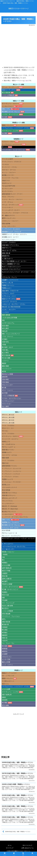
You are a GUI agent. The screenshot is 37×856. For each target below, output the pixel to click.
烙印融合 (4, 632)
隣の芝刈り (5, 608)
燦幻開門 (4, 581)
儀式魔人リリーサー (8, 175)
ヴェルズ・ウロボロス (9, 242)
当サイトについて (27, 845)
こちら (26, 80)
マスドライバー (7, 368)
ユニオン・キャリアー (9, 309)
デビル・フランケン (8, 196)
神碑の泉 (4, 638)
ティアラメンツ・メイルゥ (10, 476)
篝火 (3, 560)
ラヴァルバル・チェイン (9, 277)
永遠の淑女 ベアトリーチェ (10, 245)
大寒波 (4, 344)
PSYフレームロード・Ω (9, 533)
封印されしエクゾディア (9, 498)
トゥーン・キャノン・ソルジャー (12, 199)
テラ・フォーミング (8, 603)
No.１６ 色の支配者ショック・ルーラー (14, 261)
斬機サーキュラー (7, 125)
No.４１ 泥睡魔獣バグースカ (11, 264)
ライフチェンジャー (8, 401)
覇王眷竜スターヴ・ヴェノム (11, 111)
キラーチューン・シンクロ (10, 130)
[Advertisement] (18, 45)
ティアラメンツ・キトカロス (11, 229)
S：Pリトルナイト (7, 543)
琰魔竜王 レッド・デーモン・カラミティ (14, 234)
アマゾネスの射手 (7, 159)
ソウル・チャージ (7, 336)
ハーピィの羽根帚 (7, 611)
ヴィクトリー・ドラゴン (9, 167)
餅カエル (4, 147)
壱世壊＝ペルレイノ (8, 552)
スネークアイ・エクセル (9, 455)
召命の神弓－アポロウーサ (10, 290)
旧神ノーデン (6, 109)
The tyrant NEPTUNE (8, 186)
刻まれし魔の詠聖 (7, 605)
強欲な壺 (4, 331)
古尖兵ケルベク (7, 183)
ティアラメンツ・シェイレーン (11, 471)
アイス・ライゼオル (8, 425)
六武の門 (4, 640)
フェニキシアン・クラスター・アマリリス (15, 213)
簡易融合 (4, 562)
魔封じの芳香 (6, 662)
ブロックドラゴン (7, 501)
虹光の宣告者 (6, 530)
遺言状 (4, 371)
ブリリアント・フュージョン (11, 616)
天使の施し (5, 350)
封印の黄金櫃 (6, 613)
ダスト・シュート (7, 390)
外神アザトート (7, 248)
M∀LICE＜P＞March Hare (10, 509)
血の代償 (4, 393)
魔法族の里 (5, 624)
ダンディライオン (7, 191)
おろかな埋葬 (6, 565)
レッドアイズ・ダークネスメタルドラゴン (15, 517)
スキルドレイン (7, 656)
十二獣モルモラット (8, 681)
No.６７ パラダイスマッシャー (11, 266)
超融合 (4, 697)
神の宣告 (4, 117)
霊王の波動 (5, 705)
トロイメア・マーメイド (9, 301)
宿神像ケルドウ (7, 452)
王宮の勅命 (5, 382)
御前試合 (4, 651)
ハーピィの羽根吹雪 (8, 95)
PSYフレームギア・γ (8, 447)
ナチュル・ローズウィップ (10, 87)
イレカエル (5, 164)
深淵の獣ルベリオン (8, 449)
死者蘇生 (4, 592)
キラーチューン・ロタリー (10, 103)
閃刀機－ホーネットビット (10, 589)
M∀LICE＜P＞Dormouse (9, 506)
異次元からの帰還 (7, 374)
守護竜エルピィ (7, 288)
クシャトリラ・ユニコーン (10, 439)
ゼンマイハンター (7, 188)
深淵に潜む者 (6, 253)
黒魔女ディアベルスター (9, 673)
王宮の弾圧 (5, 379)
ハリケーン (5, 360)
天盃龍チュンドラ (7, 479)
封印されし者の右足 (8, 420)
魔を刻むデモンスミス (9, 511)
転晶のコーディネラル (9, 90)
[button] (33, 463)
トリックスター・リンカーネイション (13, 149)
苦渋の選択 (5, 325)
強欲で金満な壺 (7, 694)
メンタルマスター (7, 106)
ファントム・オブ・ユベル (10, 527)
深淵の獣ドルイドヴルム (9, 492)
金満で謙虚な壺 (7, 568)
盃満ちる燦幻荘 (7, 578)
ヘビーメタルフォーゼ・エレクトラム (13, 546)
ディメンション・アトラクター (11, 482)
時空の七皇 (5, 595)
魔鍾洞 (4, 363)
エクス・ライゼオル (8, 433)
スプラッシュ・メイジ (9, 296)
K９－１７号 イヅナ (8, 675)
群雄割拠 (4, 648)
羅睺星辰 (4, 635)
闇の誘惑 (4, 630)
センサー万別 (6, 659)
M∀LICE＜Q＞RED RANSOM (11, 307)
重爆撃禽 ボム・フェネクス (10, 522)
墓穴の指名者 (6, 92)
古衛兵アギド (6, 180)
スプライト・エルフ (8, 293)
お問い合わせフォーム (27, 848)
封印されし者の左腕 (8, 417)
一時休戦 (4, 554)
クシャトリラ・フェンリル (10, 178)
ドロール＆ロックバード (9, 487)
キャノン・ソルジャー (9, 172)
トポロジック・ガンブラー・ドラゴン (13, 304)
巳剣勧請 (4, 627)
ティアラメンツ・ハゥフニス (11, 474)
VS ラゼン (5, 431)
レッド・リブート (7, 665)
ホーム (9, 845)
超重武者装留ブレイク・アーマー (12, 194)
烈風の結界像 (6, 223)
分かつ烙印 (5, 406)
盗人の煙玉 (5, 352)
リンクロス (5, 312)
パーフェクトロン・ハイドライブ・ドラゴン (15, 128)
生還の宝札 (5, 342)
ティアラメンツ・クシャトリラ (11, 468)
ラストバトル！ (7, 403)
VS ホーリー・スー (8, 428)
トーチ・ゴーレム (7, 202)
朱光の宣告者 (6, 490)
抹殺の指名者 (6, 621)
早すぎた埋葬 (6, 358)
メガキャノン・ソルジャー (10, 221)
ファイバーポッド (7, 207)
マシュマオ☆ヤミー (8, 503)
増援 (3, 597)
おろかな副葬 (6, 689)
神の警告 (4, 133)
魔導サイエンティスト (9, 218)
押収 (3, 320)
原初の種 (4, 576)
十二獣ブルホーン (7, 258)
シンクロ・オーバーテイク (10, 114)
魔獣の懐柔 (5, 366)
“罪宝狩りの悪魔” (7, 584)
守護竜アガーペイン (8, 285)
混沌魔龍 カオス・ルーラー (10, 237)
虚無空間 (4, 377)
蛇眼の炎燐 (5, 458)
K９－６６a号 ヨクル (8, 444)
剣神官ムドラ (6, 441)
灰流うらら (5, 684)
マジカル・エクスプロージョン (11, 398)
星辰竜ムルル (6, 484)
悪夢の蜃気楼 (6, 315)
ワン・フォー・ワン (8, 643)
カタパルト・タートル (9, 170)
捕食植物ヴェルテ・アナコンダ (11, 231)
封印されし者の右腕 (8, 423)
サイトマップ (9, 848)
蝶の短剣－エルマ (7, 347)
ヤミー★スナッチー (8, 549)
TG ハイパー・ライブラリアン (11, 536)
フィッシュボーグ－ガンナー (11, 210)
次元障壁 (4, 654)
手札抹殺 (4, 600)
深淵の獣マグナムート (9, 495)
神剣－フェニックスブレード (11, 334)
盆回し (4, 619)
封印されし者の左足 (8, 414)
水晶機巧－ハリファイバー (10, 280)
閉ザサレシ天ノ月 (7, 282)
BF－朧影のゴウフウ (8, 215)
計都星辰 (4, 573)
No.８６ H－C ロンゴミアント (11, 269)
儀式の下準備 (6, 570)
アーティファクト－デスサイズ (11, 161)
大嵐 (3, 557)
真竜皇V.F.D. (6, 256)
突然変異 (4, 700)
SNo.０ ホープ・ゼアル (9, 250)
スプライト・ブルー (8, 141)
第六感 (4, 387)
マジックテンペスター (9, 239)
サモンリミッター (7, 385)
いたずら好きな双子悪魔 (9, 317)
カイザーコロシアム (8, 323)
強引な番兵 (5, 328)
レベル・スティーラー (9, 226)
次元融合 (4, 339)
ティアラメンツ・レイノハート (11, 144)
